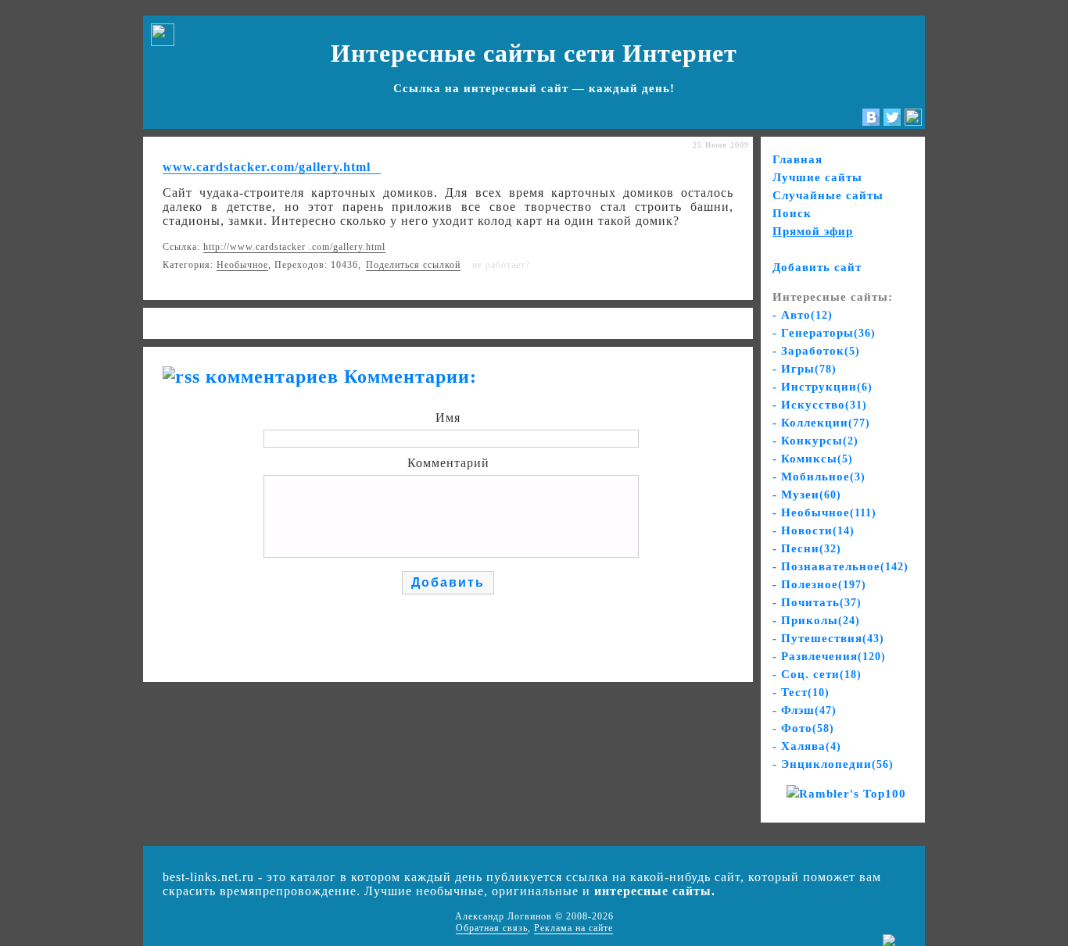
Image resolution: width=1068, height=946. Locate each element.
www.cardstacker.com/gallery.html (267, 166)
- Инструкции (822, 386)
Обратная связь (492, 928)
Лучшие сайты (817, 177)
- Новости (813, 530)
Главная (797, 159)
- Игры (804, 368)
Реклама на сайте (573, 928)
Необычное (242, 264)
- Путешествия (828, 638)
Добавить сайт (817, 267)
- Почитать (817, 602)
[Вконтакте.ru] (871, 121)
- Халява (806, 746)
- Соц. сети (817, 674)
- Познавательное (840, 566)
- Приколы (816, 620)
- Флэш (804, 710)
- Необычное (824, 512)
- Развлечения (829, 656)
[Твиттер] (892, 121)
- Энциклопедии (833, 764)
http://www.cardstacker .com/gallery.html (294, 246)
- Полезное (819, 584)
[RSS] (913, 121)
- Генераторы (824, 333)
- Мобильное (819, 476)
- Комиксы (812, 458)
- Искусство (819, 404)
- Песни (806, 548)
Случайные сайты (827, 195)
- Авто (802, 315)
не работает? (501, 264)
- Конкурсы (815, 440)
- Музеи (806, 494)
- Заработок (816, 350)
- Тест (801, 692)
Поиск (792, 213)
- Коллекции (821, 422)
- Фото (803, 728)
